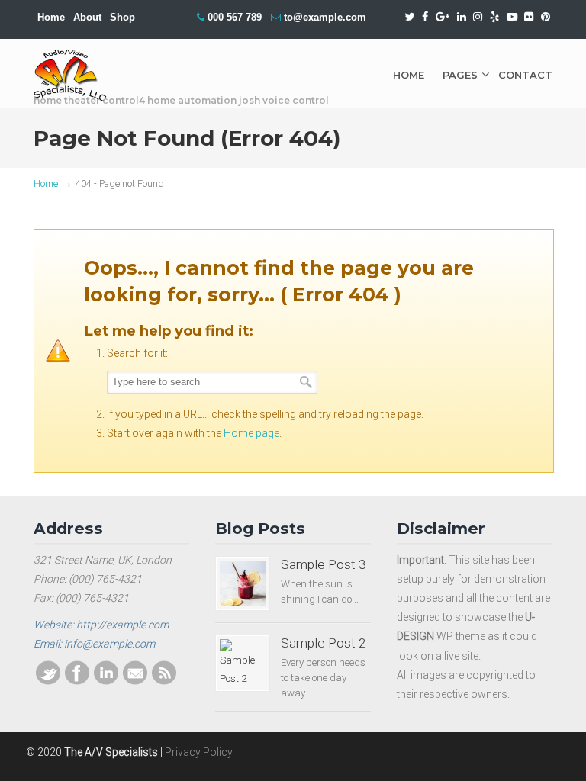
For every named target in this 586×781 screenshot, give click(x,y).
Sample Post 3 (323, 564)
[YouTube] (512, 17)
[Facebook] (425, 17)
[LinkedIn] (461, 17)
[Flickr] (529, 17)
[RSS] (164, 681)
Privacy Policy (199, 752)
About (87, 17)
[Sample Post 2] (243, 663)
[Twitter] (410, 17)
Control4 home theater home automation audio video (81, 75)
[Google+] (442, 17)
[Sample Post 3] (243, 583)
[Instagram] (478, 17)
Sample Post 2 (323, 643)
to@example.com (325, 17)
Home (51, 17)
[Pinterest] (545, 17)
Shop (122, 17)
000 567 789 (235, 17)
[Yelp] (494, 17)
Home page (251, 433)
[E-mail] (135, 681)
